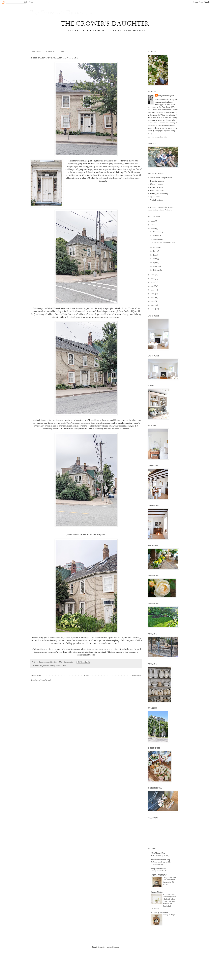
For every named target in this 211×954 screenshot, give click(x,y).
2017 (153, 282)
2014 (153, 294)
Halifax (39, 666)
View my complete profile (157, 137)
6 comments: (68, 662)
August (156, 247)
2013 (153, 297)
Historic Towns (60, 666)
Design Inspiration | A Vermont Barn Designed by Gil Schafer (169, 880)
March (155, 266)
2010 (153, 309)
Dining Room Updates (159, 871)
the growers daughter (166, 95)
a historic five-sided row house (54, 57)
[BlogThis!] (80, 662)
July (155, 251)
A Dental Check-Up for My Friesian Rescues (161, 863)
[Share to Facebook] (86, 662)
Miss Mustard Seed (158, 853)
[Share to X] (83, 662)
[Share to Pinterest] (88, 662)
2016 (153, 286)
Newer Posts (36, 676)
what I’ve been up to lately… (161, 855)
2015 (153, 290)
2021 (153, 225)
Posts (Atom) (45, 680)
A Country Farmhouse (159, 912)
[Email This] (77, 662)
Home (86, 676)
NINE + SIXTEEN (159, 875)
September (157, 239)
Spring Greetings (169, 915)
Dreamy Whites (156, 892)
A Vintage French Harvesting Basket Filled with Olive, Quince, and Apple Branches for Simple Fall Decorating (163, 901)
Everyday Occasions (158, 868)
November (157, 232)
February (156, 270)
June (155, 255)
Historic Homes (49, 666)
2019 (153, 275)
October (156, 236)
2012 (153, 301)
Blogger (115, 947)
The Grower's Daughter (60, 12)
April (155, 262)
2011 (153, 305)
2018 (153, 278)
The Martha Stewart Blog (160, 859)
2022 (153, 221)
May (155, 259)
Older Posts (136, 676)
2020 (153, 228)
